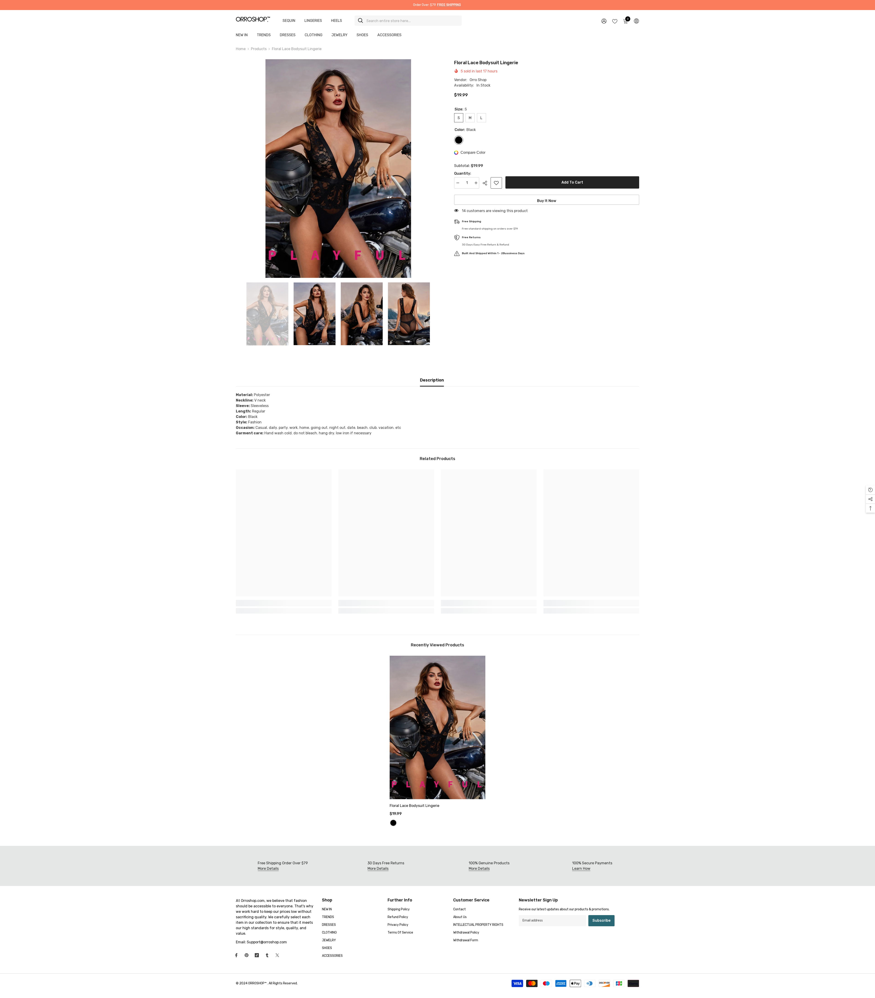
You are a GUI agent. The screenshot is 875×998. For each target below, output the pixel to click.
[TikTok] (256, 955)
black (393, 823)
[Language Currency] (636, 20)
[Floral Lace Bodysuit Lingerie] (437, 727)
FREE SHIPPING (449, 5)
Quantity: (462, 173)
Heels (336, 20)
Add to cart (572, 182)
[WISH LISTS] (614, 20)
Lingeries (313, 20)
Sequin (289, 20)
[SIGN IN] (604, 20)
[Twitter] (277, 955)
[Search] (408, 20)
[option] (338, 168)
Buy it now (546, 201)
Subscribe (601, 920)
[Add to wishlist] (496, 183)
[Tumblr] (267, 955)
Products (259, 49)
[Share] (487, 183)
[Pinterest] (246, 955)
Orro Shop (478, 80)
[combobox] (412, 20)
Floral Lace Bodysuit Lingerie (414, 806)
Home (241, 49)
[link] (284, 603)
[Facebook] (236, 955)
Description (432, 380)
